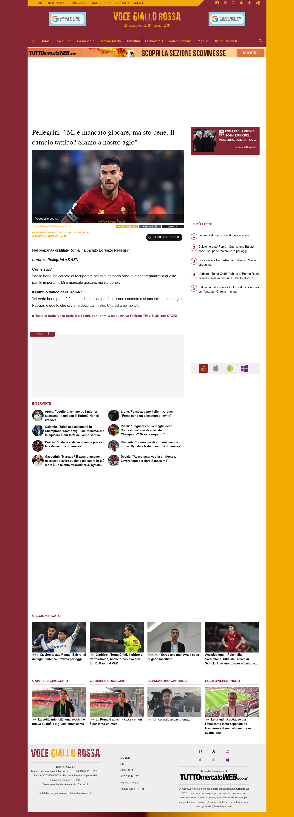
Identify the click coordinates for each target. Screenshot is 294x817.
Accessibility (129, 776)
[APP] (204, 368)
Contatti (126, 770)
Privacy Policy (130, 782)
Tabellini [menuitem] (133, 41)
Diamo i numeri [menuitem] (225, 41)
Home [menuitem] (45, 41)
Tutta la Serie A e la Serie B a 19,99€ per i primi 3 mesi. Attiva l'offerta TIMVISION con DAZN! (106, 316)
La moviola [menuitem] (85, 41)
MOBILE (138, 3)
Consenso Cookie (132, 789)
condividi (149, 226)
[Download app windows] (258, 3)
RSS (122, 764)
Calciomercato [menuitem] (180, 41)
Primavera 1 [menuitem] (154, 41)
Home (38, 3)
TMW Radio (56, 3)
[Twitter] (225, 3)
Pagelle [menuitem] (202, 41)
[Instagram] (234, 3)
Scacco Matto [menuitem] (110, 41)
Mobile (125, 757)
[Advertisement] (225, 556)
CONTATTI (122, 3)
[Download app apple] (241, 3)
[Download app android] (249, 3)
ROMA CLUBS (77, 3)
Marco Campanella (49, 236)
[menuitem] (33, 41)
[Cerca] (260, 41)
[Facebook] (217, 3)
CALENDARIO (101, 3)
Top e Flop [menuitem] (63, 41)
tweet (171, 226)
